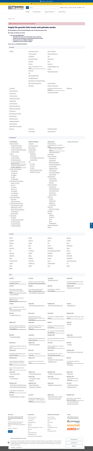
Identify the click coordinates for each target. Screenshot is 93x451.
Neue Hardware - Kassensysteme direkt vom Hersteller (74, 399)
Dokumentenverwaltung (14, 106)
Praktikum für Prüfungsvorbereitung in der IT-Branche (56, 326)
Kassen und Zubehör (52, 156)
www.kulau (31, 380)
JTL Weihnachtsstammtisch (35, 374)
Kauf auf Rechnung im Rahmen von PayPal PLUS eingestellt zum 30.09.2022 (36, 327)
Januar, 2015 (50, 376)
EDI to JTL (13, 185)
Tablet (50, 221)
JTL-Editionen (31, 56)
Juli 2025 (11, 285)
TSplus (10, 266)
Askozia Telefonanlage (34, 385)
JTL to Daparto (14, 191)
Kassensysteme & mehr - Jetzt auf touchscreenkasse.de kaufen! (55, 354)
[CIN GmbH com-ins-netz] (16, 7)
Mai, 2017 (69, 357)
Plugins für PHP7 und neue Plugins (55, 359)
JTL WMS (13, 177)
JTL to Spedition (14, 195)
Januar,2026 (50, 278)
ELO (48, 243)
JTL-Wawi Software (15, 151)
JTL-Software (31, 250)
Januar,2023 (50, 313)
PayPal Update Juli (71, 305)
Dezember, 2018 (70, 350)
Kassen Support (31, 147)
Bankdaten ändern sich (53, 280)
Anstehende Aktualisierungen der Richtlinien (55, 89)
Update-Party (70, 374)
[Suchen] (27, 7)
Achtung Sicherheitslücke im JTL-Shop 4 (56, 339)
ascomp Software (33, 160)
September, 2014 (32, 383)
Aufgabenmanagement (14, 121)
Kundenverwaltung (13, 91)
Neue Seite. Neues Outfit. (72, 404)
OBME (10, 258)
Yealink (68, 266)
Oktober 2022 (12, 322)
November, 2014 (13, 383)
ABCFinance (69, 88)
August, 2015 (70, 372)
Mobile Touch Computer (54, 209)
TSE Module (50, 211)
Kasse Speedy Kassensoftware (54, 250)
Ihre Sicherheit (31, 151)
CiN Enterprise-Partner (33, 51)
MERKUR (69, 253)
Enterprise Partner (52, 131)
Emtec (68, 243)
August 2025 (69, 278)
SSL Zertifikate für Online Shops (37, 158)
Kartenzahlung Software (54, 172)
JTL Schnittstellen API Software (16, 181)
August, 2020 (31, 342)
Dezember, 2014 (70, 376)
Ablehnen (74, 446)
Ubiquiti (30, 266)
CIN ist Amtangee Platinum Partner (36, 305)
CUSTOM (69, 240)
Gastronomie (13, 199)
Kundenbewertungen (33, 59)
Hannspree (11, 248)
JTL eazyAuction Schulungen (17, 219)
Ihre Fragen (32, 164)
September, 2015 (51, 372)
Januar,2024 (31, 303)
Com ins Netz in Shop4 (15, 374)
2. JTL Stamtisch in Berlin (34, 378)
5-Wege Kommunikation (14, 98)
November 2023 (51, 303)
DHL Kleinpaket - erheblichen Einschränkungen (54, 290)
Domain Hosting (14, 213)
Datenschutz (19, 447)
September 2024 (70, 285)
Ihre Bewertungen (51, 83)
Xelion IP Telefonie (52, 51)
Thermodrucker (52, 205)
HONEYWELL (50, 248)
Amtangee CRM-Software (72, 141)
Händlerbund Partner (71, 387)
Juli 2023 (69, 303)
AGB (48, 56)
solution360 (31, 261)
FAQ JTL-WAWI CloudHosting (34, 83)
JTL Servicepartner (32, 54)
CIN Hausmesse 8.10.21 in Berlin (74, 337)
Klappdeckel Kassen (53, 168)
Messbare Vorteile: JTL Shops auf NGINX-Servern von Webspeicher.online (16, 299)
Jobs (29, 73)
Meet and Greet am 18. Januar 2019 (75, 352)
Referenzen (30, 70)
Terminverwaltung (13, 103)
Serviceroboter (51, 154)
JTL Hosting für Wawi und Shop (16, 203)
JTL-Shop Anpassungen (16, 160)
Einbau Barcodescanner (54, 188)
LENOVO (30, 253)
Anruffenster (12, 88)
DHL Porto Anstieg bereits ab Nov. (55, 305)
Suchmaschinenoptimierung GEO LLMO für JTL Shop (18, 162)
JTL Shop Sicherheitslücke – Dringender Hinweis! (15, 282)
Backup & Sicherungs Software (17, 209)
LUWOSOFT (50, 253)
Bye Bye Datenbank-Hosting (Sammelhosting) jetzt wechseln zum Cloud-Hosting (36, 318)
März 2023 (11, 313)
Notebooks (51, 215)
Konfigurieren (74, 442)
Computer (50, 213)
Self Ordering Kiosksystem (54, 164)
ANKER (11, 238)
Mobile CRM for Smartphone (15, 126)
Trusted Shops (33, 156)
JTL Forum (32, 166)
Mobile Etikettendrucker (54, 152)
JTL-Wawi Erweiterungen (16, 147)
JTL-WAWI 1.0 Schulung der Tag (55, 374)
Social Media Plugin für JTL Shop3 (17, 396)
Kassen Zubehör (52, 174)
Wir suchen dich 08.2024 (15, 310)
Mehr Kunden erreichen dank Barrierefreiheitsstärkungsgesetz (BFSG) (16, 291)
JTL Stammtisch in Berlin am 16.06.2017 (73, 362)
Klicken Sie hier (11, 44)
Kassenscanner (52, 193)
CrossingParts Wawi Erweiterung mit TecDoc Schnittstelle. (17, 354)
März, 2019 (30, 350)
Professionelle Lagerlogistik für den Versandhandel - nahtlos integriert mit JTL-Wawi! (36, 400)
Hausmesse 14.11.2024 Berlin (73, 288)
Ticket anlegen (31, 131)
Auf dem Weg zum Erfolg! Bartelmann (18, 385)
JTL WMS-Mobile (14, 179)
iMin (10, 250)
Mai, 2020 (69, 342)
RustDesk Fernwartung (35, 172)
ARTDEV (30, 238)
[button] (78, 7)
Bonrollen (51, 199)
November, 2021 (51, 335)
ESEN (29, 245)
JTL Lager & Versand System (15, 169)
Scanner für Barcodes (52, 184)
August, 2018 (31, 357)
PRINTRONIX (69, 258)
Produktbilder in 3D (52, 361)
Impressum (50, 64)
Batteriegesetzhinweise (53, 71)
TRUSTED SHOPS (51, 263)
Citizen (49, 240)
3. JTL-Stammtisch (14, 378)
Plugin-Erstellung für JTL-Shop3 (55, 396)
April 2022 (69, 322)
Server (50, 219)
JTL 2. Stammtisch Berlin (53, 378)
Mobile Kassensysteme (54, 162)
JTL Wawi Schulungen (15, 225)
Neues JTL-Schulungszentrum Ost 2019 (16, 368)
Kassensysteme (52, 160)
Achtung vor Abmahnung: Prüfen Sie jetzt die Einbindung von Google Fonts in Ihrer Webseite (17, 327)
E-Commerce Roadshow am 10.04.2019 (34, 354)
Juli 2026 (11, 278)
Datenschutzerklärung (52, 54)
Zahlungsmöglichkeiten (33, 75)
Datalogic (11, 243)
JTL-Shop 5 (69, 344)
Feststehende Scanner (54, 190)
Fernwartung (31, 129)
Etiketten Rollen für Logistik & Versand (55, 149)
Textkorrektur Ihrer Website (35, 387)
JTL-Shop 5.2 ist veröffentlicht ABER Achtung (55, 317)
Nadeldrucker (52, 203)
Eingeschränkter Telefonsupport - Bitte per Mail (75, 317)
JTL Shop (11, 154)
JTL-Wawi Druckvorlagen (16, 145)
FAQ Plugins (31, 86)
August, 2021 (70, 335)
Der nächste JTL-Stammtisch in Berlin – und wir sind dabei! (75, 282)
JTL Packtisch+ (14, 173)
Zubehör (49, 227)
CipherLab (30, 240)
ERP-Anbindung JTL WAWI (15, 113)
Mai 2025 (30, 285)
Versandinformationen (33, 78)
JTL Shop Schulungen (15, 223)
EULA (49, 61)
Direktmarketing (12, 116)
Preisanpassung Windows (53, 92)
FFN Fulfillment (14, 171)
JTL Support (31, 143)
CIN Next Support (32, 149)
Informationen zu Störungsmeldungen (36, 80)
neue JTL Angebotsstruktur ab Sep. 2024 (16, 307)
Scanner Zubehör (53, 195)
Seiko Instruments (13, 261)
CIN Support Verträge (52, 129)
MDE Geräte (50, 207)
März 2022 (11, 335)
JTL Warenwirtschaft (13, 143)
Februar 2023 (31, 313)
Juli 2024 (11, 303)
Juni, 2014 (69, 383)
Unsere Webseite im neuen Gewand (36, 293)
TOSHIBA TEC (31, 263)
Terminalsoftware (14, 211)
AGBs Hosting (51, 59)
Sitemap (49, 69)
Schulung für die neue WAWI (54, 398)
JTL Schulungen (12, 215)
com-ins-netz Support (33, 145)
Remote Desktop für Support (36, 170)
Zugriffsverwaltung (13, 118)
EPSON (10, 245)
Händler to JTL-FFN (15, 183)
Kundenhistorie (12, 101)
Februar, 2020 (12, 350)
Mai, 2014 (11, 394)
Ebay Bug (69, 324)
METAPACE (11, 255)
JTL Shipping (13, 175)
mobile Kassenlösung (15, 201)
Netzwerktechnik (51, 176)
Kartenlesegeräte (53, 170)
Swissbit (11, 263)
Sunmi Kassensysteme (71, 261)
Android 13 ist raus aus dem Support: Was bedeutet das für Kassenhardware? (36, 282)
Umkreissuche (12, 111)
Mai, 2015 (11, 376)
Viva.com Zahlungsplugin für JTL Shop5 (35, 67)
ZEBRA (10, 268)
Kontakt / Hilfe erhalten (53, 86)
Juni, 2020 (50, 342)
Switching (51, 182)
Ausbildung (13, 217)
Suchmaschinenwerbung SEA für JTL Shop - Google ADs (18, 166)
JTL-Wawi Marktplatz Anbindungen (18, 149)
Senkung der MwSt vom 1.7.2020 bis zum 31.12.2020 (55, 347)
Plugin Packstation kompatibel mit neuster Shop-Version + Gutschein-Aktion (16, 363)
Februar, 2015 (31, 376)
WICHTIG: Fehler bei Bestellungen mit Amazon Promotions (36, 339)
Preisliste (30, 64)
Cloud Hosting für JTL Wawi (17, 205)
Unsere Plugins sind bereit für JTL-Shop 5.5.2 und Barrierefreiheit (35, 290)
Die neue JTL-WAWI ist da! (73, 401)
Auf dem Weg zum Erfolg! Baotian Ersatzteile (16, 391)
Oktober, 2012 (51, 394)
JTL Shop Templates (15, 158)
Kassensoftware (52, 158)
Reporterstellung (13, 123)
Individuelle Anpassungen (14, 108)
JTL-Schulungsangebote (15, 337)
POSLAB (49, 258)
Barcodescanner (52, 186)
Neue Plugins (70, 365)
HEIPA (29, 248)
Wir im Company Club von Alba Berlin (72, 379)
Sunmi (49, 261)
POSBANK (30, 258)
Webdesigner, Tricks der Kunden (55, 385)
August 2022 (31, 322)
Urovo (49, 266)
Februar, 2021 (12, 342)
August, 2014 (51, 383)
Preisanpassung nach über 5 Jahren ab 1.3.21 (17, 347)
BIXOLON (69, 238)
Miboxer (30, 255)
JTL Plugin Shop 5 (15, 156)
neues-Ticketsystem (14, 294)
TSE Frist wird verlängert (34, 344)
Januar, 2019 (50, 350)
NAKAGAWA (69, 255)
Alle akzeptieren (74, 439)
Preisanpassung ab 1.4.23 (15, 315)
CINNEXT (28, 11)
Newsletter (30, 61)
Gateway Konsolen (53, 180)
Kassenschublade (53, 166)
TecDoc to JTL (14, 189)
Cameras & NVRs (52, 178)
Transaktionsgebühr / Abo (53, 66)
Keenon (68, 250)
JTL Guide (32, 168)
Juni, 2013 (30, 394)
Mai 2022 (50, 322)
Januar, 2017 (12, 372)
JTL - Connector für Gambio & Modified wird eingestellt (56, 331)
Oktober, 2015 (31, 372)
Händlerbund (33, 154)
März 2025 (50, 285)
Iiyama (68, 248)
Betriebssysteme (52, 223)
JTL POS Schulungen (15, 221)
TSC (67, 263)
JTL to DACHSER (14, 193)
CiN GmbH (11, 240)
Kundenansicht (12, 93)
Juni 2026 (30, 278)
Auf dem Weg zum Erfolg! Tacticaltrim (18, 387)
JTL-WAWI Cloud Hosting (72, 385)
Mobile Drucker (52, 201)
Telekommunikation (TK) (53, 225)
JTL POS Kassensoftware (14, 197)
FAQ (29, 162)
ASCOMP (49, 238)
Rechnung (11, 129)
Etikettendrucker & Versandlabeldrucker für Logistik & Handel (55, 145)
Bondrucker (50, 197)
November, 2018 (13, 357)
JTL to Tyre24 (14, 187)
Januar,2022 (31, 335)
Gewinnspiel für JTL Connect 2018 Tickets (35, 362)
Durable (30, 243)
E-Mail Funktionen (13, 96)
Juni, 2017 (50, 357)
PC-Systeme (51, 217)
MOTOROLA (50, 255)
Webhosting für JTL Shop (16, 207)
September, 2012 (70, 394)
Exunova (49, 245)
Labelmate (11, 253)
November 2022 (70, 313)
